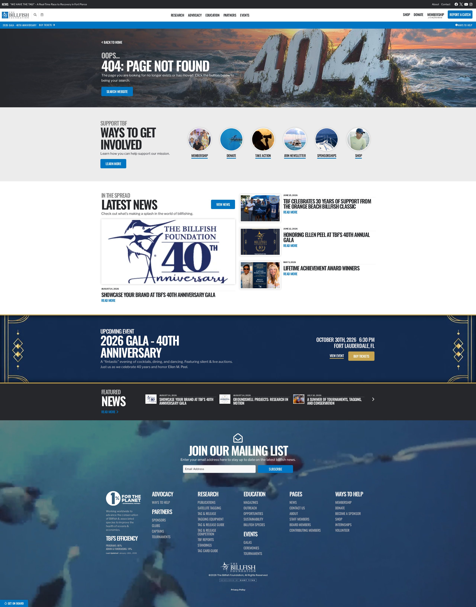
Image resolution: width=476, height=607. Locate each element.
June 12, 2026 (290, 228)
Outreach (250, 507)
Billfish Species (254, 524)
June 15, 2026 (290, 195)
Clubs (156, 525)
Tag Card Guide (208, 550)
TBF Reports (206, 539)
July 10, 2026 (240, 395)
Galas (248, 542)
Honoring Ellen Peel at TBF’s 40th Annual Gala (326, 237)
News (5, 4)
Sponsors (159, 520)
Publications (207, 502)
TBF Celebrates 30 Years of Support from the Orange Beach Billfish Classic (327, 203)
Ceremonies (251, 547)
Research (177, 15)
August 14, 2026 (110, 289)
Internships (343, 524)
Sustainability (253, 519)
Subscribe (275, 469)
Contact (445, 4)
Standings (205, 545)
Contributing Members (305, 530)
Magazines (251, 502)
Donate (418, 14)
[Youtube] (466, 4)
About (435, 4)
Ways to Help (161, 502)
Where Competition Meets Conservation (326, 401)
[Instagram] (471, 4)
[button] (373, 399)
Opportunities (253, 513)
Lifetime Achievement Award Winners (321, 268)
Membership (435, 14)
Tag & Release (207, 513)
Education (212, 15)
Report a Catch (460, 14)
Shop (406, 14)
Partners (229, 15)
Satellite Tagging (209, 507)
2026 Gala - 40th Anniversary (19, 25)
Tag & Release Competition (207, 532)
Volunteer (342, 530)
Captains (158, 531)
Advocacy (195, 15)
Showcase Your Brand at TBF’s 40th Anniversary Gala (158, 294)
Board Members (300, 524)
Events (244, 15)
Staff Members (299, 519)
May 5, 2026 (289, 262)
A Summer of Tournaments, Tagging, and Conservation (260, 401)
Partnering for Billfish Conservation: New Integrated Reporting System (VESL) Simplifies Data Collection (69, 4)
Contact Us (297, 507)
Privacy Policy (238, 589)
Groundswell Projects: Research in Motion (186, 401)
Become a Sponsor (348, 513)
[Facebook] (456, 4)
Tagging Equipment (210, 519)
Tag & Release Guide (211, 524)
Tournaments (161, 536)
